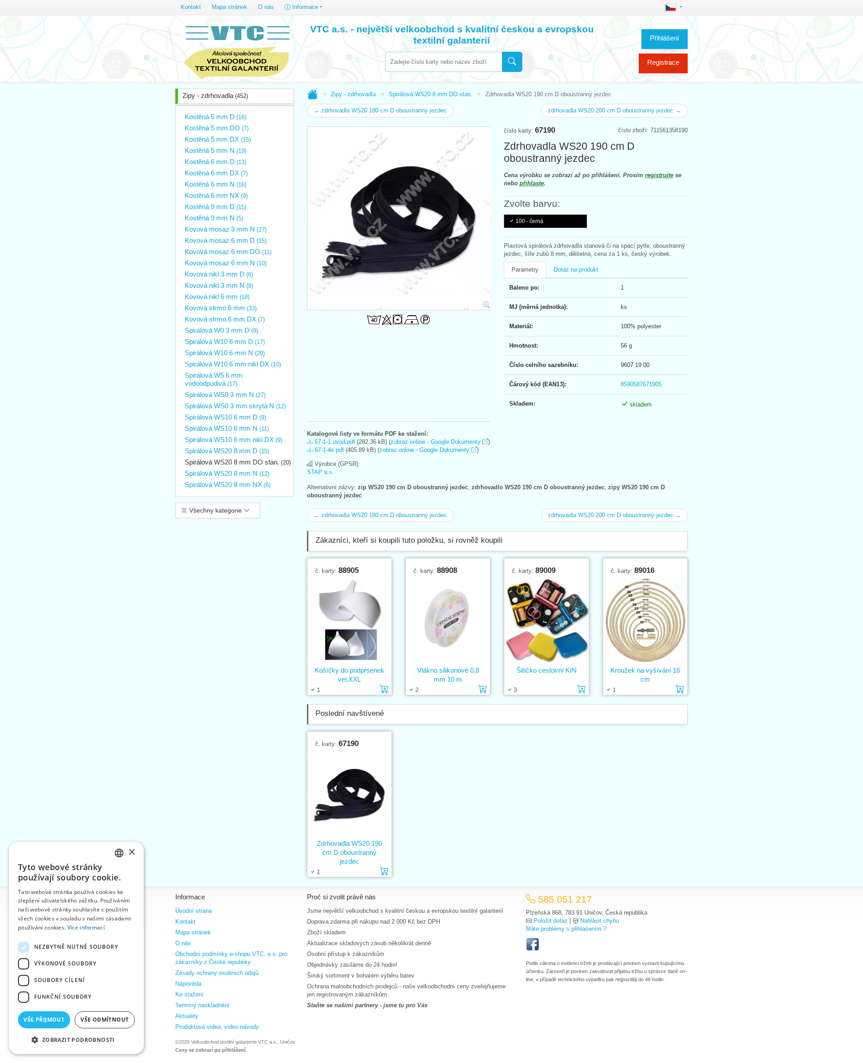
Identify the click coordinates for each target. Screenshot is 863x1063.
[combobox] (443, 62)
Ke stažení (189, 994)
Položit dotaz (551, 920)
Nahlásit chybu (599, 920)
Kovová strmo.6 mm (221, 308)
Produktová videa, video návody (217, 1026)
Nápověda (188, 983)
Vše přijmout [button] (43, 1019)
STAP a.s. (320, 472)
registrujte (659, 175)
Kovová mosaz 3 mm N (226, 229)
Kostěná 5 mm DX (218, 139)
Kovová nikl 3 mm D (219, 274)
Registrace (663, 62)
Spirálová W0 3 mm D (221, 330)
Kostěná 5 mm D (215, 117)
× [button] (131, 852)
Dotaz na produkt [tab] (576, 269)
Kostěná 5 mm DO (217, 128)
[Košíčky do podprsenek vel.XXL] (349, 620)
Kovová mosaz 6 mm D (226, 240)
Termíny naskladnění (202, 1005)
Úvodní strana (193, 910)
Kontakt (191, 7)
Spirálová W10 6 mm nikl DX (233, 364)
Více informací (86, 927)
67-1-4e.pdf (328, 450)
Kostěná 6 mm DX (216, 173)
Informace (304, 7)
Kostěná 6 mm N (215, 184)
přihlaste (532, 183)
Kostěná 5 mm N (215, 150)
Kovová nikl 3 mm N (219, 285)
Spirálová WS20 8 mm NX (228, 484)
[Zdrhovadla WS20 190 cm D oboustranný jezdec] (349, 793)
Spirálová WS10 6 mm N (227, 428)
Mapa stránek (229, 7)
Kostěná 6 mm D (215, 161)
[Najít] (512, 62)
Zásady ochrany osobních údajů (216, 972)
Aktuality (186, 1016)
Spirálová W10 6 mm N (225, 353)
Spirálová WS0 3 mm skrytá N (235, 406)
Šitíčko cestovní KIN (546, 670)
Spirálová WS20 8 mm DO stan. (238, 462)
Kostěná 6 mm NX (216, 195)
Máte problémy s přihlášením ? (566, 928)
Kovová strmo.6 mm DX (225, 319)
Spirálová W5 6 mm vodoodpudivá (214, 379)
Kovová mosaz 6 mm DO (228, 251)
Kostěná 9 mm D (215, 206)
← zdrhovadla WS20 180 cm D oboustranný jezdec (380, 110)
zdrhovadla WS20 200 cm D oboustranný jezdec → (614, 110)
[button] (76, 1039)
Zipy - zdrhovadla (215, 95)
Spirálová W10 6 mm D (225, 341)
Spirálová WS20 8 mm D (227, 451)
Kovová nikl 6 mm (217, 296)
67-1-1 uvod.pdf (334, 441)
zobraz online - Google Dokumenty (436, 441)
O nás (266, 7)
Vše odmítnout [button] (104, 1019)
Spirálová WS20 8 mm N (227, 473)
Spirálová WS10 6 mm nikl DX (233, 439)
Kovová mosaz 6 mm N (226, 263)
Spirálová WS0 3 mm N (225, 394)
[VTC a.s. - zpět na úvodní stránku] (236, 50)
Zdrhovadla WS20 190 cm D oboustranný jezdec (349, 852)
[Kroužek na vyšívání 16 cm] (645, 620)
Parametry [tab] (525, 269)
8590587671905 (641, 384)
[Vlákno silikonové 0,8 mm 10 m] (448, 620)
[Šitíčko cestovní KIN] (546, 620)
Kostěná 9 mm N (214, 218)
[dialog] (76, 948)
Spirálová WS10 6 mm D (225, 417)
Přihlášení (664, 38)
